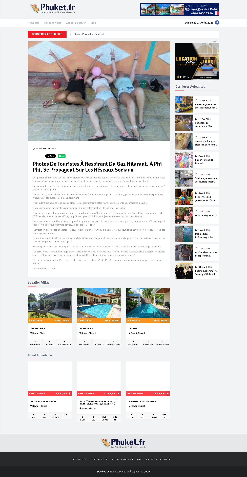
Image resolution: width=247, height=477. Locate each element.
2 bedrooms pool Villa (142, 401)
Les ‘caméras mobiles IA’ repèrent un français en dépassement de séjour (206, 252)
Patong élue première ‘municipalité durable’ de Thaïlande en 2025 (206, 271)
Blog (93, 23)
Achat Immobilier (76, 23)
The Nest (134, 328)
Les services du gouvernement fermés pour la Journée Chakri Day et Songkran (206, 197)
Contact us (167, 459)
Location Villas (52, 23)
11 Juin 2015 (40, 149)
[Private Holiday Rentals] (197, 61)
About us (151, 459)
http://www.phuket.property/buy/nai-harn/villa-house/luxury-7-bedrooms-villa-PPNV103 (98, 402)
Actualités (33, 23)
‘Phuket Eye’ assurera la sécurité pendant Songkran (103, 34)
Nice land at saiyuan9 (43, 401)
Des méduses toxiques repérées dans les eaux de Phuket (204, 234)
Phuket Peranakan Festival (204, 160)
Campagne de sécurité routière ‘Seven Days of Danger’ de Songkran (205, 123)
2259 (53, 149)
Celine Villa (37, 328)
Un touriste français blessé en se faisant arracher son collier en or (205, 141)
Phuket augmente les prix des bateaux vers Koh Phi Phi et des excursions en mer (205, 104)
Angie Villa (86, 328)
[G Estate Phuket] (179, 9)
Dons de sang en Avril (206, 213)
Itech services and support (125, 471)
